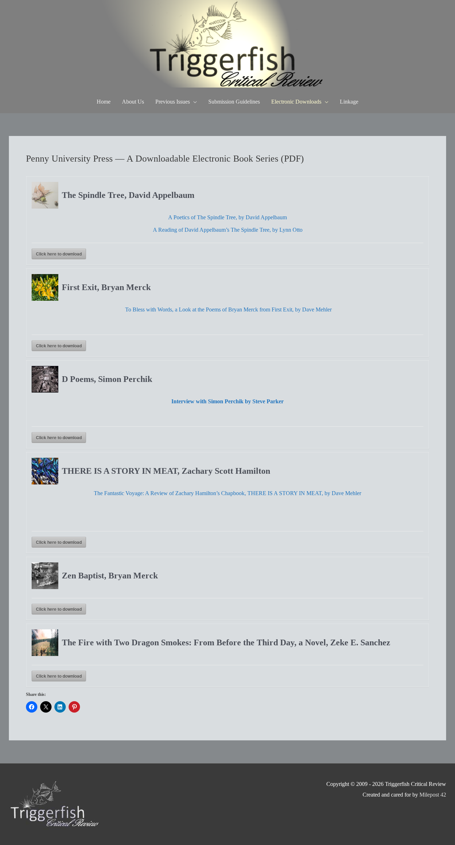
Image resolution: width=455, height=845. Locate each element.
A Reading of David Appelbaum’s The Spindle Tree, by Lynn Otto (228, 230)
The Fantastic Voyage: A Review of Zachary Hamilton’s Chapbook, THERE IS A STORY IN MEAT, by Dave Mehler (227, 493)
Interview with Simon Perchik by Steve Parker (227, 401)
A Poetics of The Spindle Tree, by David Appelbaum (227, 217)
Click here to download (59, 254)
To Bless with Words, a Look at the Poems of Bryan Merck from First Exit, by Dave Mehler (228, 309)
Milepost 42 (432, 795)
